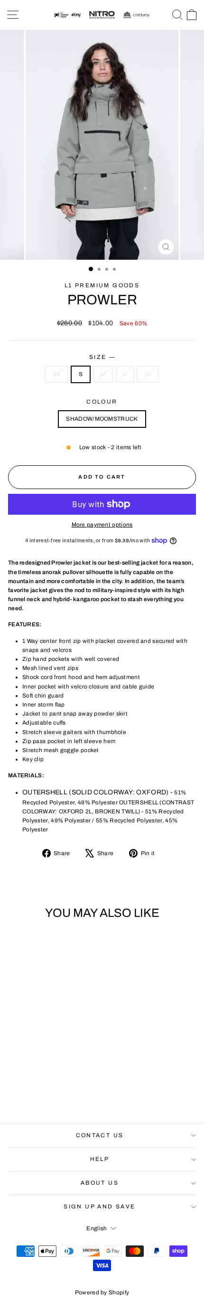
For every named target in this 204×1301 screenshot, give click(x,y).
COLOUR (101, 401)
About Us (100, 1182)
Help (100, 1159)
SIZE (102, 357)
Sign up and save (99, 1206)
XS (57, 374)
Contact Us (100, 1135)
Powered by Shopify (102, 1292)
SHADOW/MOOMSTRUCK (102, 418)
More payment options (102, 524)
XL (147, 374)
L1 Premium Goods (102, 285)
